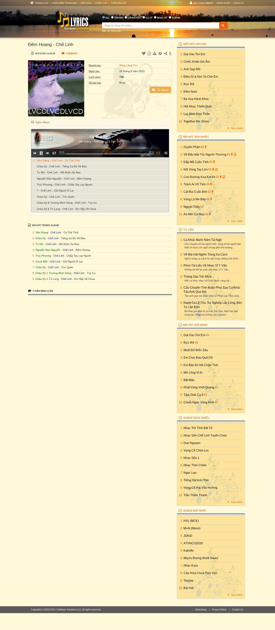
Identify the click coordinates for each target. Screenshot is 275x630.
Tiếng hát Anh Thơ (196, 480)
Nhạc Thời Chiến (195, 465)
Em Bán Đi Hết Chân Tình (201, 365)
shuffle (165, 153)
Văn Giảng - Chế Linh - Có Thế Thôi (58, 160)
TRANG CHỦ (41, 3)
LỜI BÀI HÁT (134, 17)
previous (34, 153)
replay (54, 153)
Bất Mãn (189, 380)
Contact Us (237, 609)
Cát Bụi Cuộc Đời (196, 191)
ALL (107, 17)
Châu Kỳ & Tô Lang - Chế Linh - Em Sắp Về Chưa (66, 208)
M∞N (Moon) (192, 528)
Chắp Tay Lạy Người (79, 255)
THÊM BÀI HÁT (118, 3)
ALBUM (176, 17)
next (47, 153)
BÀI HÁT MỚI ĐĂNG (195, 324)
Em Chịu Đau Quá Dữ (198, 357)
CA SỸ (149, 17)
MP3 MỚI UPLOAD (194, 43)
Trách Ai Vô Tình (195, 184)
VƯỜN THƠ (101, 3)
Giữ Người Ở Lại (72, 261)
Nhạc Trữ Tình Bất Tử (198, 428)
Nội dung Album (45, 53)
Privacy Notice (219, 609)
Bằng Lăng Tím (128, 65)
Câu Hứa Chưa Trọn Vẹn (200, 573)
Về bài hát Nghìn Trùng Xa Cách (205, 254)
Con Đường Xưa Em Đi (200, 177)
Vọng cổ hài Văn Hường (200, 487)
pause (41, 153)
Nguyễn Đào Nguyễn (48, 249)
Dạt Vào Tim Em (194, 54)
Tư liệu (188, 229)
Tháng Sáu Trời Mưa (197, 276)
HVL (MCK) (191, 520)
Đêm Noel (190, 91)
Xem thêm (236, 128)
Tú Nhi (39, 244)
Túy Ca (91, 273)
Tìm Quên (67, 267)
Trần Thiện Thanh (195, 495)
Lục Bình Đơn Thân (197, 113)
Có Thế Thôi (71, 232)
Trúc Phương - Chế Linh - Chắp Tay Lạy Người (64, 184)
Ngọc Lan (190, 472)
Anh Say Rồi (192, 69)
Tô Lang (54, 278)
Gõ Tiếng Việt (113, 31)
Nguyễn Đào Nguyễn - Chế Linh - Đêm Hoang (64, 178)
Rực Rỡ (189, 84)
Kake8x (189, 550)
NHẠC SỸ (162, 17)
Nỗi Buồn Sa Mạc (69, 244)
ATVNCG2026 (193, 543)
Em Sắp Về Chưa (84, 278)
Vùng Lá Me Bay (195, 199)
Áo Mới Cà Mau (194, 214)
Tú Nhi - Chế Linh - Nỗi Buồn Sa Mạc (59, 172)
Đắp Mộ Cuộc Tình (196, 162)
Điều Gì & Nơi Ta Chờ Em (201, 76)
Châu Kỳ (41, 238)
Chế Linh (56, 232)
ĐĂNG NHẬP (223, 3)
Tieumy (188, 580)
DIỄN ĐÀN (85, 3)
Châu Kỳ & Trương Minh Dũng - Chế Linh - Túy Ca (67, 202)
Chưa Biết (41, 261)
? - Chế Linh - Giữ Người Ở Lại (55, 190)
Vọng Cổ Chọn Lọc (196, 450)
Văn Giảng (42, 232)
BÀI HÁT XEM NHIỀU (196, 136)
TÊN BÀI (118, 17)
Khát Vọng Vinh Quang (199, 387)
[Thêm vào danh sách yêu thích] (144, 54)
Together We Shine (196, 121)
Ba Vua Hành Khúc (196, 99)
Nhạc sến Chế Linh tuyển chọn (205, 435)
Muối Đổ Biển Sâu (196, 350)
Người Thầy (192, 206)
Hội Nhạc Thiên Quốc (198, 106)
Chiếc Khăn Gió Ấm (197, 61)
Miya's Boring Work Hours (201, 558)
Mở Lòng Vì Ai (193, 372)
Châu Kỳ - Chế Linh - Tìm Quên (55, 196)
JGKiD (188, 535)
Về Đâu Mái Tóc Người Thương (205, 154)
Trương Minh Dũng (60, 273)
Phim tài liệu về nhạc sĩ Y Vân (205, 265)
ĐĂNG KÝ (239, 3)
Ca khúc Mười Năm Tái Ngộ (203, 239)
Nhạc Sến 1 (191, 457)
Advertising (201, 609)
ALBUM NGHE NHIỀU (196, 417)
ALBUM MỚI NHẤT (194, 510)
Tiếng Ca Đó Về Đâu (73, 238)
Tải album (162, 89)
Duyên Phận (192, 147)
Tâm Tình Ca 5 (194, 394)
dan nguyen (192, 443)
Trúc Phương (43, 255)
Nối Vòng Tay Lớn (196, 169)
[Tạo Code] (150, 54)
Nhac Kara (191, 565)
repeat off (158, 153)
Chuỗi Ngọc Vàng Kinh (199, 402)
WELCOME (203, 3)
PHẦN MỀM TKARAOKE (64, 3)
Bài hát (188, 588)
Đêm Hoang (83, 249)
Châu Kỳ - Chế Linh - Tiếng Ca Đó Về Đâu (62, 166)
